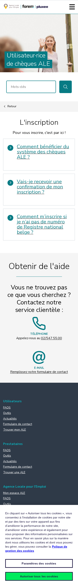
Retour (11, 106)
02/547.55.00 (51, 338)
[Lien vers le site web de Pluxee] (42, 7)
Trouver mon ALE (14, 430)
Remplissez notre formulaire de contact (39, 372)
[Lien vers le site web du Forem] (28, 7)
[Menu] (72, 6)
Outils (7, 413)
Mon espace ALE (14, 493)
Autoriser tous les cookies (39, 576)
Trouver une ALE (14, 472)
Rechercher (65, 87)
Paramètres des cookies (39, 563)
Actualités (10, 419)
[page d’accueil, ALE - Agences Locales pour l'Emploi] (11, 8)
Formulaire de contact (17, 424)
